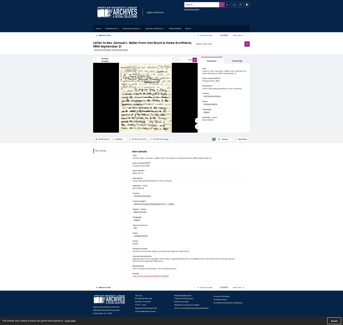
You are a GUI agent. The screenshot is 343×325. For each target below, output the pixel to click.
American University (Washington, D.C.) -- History (154, 204)
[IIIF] (214, 139)
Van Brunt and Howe (212, 96)
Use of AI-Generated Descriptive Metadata (191, 308)
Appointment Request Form (146, 308)
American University (221, 296)
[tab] (211, 60)
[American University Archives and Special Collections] (109, 299)
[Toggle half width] (197, 126)
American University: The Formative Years (111, 50)
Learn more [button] (70, 321)
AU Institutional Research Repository (228, 303)
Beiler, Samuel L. (140, 212)
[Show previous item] (175, 60)
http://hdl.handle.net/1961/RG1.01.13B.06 (151, 276)
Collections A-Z (112, 28)
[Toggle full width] (197, 120)
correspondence (210, 104)
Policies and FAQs (181, 302)
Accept (334, 321)
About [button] (188, 28)
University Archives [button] (131, 28)
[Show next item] (194, 60)
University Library (220, 299)
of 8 (190, 60)
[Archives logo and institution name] (117, 12)
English (207, 112)
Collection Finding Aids (183, 298)
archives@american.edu (145, 311)
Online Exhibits (175, 28)
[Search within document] (247, 44)
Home (98, 28)
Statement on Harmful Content (186, 305)
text (135, 228)
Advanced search (191, 9)
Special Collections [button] (154, 28)
